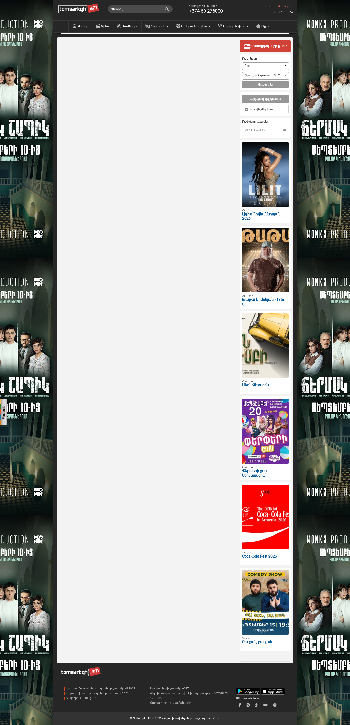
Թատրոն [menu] (158, 26)
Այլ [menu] (264, 26)
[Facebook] (240, 705)
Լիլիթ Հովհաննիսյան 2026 (261, 216)
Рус (290, 12)
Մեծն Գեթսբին (255, 385)
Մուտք (270, 6)
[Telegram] (275, 705)
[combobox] (265, 66)
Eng (282, 12)
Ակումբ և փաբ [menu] (234, 26)
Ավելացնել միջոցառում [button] (265, 99)
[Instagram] (248, 705)
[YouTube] (265, 705)
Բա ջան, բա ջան (257, 642)
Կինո (105, 26)
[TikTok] (256, 705)
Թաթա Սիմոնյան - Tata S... (263, 301)
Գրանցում (285, 6)
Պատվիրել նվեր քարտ (269, 46)
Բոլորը (83, 26)
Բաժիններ (249, 58)
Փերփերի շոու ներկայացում (254, 473)
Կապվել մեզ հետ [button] (261, 109)
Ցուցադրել (265, 84)
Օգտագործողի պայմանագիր (171, 702)
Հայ (273, 12)
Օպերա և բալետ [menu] (194, 26)
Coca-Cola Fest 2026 (259, 556)
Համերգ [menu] (128, 26)
